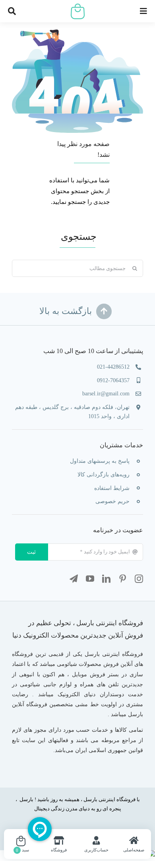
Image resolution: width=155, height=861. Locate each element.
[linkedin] (106, 579)
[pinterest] (122, 579)
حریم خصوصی (112, 501)
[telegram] (74, 579)
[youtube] (90, 579)
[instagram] (139, 579)
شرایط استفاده (112, 488)
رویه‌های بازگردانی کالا (104, 475)
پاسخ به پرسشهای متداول (100, 461)
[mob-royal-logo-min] (78, 6)
